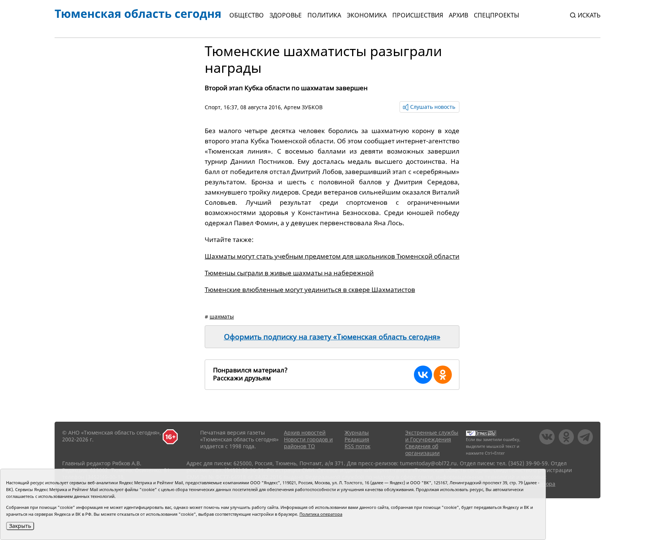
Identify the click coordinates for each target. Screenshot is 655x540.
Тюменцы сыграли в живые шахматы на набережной (289, 272)
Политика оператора (320, 514)
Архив (458, 15)
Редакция (357, 439)
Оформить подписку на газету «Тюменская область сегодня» (332, 337)
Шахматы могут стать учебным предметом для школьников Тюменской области (332, 256)
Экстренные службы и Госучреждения (431, 436)
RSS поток (357, 446)
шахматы (222, 316)
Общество (246, 15)
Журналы (357, 432)
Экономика (367, 15)
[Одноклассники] (443, 375)
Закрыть (20, 525)
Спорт (213, 107)
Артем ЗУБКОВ (303, 107)
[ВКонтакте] (423, 375)
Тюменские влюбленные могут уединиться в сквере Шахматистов (310, 289)
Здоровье (286, 15)
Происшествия (417, 15)
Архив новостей (305, 432)
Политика (324, 15)
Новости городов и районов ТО (308, 443)
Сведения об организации (422, 450)
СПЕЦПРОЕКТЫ (496, 15)
